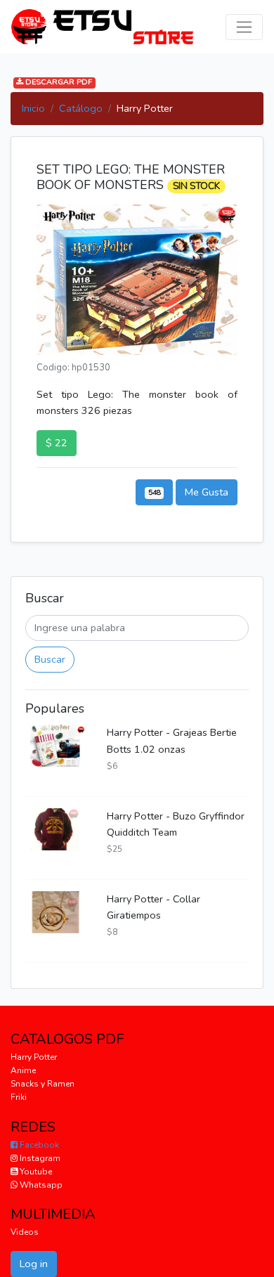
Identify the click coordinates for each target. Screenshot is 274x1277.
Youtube (35, 1171)
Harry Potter (34, 1057)
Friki (19, 1097)
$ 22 (56, 443)
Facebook (38, 1144)
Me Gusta (206, 492)
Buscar (49, 659)
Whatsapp (40, 1185)
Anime (23, 1070)
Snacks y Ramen (42, 1083)
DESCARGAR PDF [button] (57, 82)
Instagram (39, 1158)
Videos (25, 1232)
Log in (34, 1264)
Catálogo (81, 108)
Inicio (33, 108)
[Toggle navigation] (244, 27)
